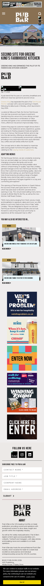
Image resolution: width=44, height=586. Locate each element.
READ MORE (6, 249)
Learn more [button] (30, 577)
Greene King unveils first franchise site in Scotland (20, 244)
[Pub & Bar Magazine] (22, 17)
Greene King (5, 102)
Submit (7, 495)
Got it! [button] (22, 582)
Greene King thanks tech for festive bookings (18, 278)
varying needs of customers (23, 150)
